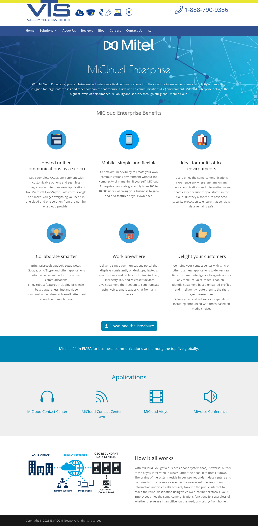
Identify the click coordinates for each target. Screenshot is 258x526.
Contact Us (134, 30)
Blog (101, 30)
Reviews (87, 30)
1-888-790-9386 (205, 9)
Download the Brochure (131, 326)
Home (30, 30)
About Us (69, 30)
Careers (115, 30)
